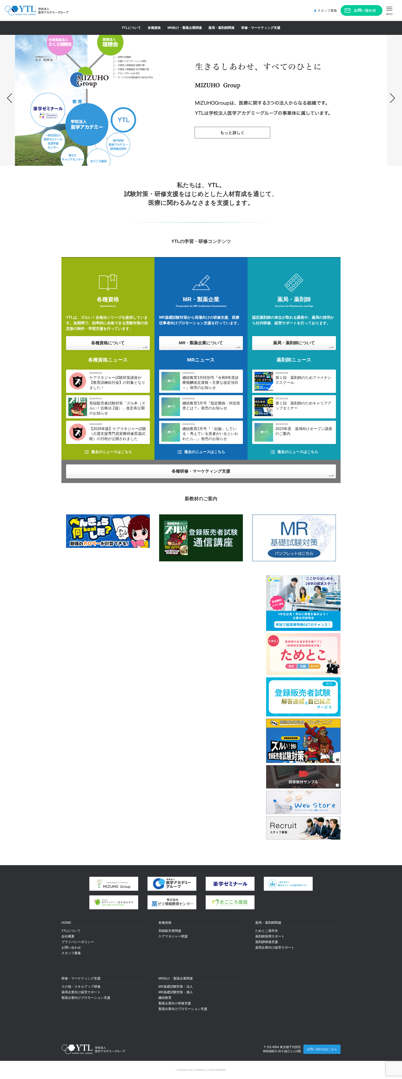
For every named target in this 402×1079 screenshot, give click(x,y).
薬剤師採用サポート (270, 936)
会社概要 (67, 936)
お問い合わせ (365, 10)
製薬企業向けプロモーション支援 (85, 997)
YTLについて (131, 28)
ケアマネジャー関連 (173, 936)
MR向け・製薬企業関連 (185, 28)
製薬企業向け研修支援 (174, 1003)
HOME (66, 922)
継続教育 (164, 997)
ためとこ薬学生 (266, 930)
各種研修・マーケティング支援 (201, 471)
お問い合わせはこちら (322, 1049)
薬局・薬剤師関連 (221, 28)
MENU (389, 14)
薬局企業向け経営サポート (80, 992)
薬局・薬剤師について (294, 343)
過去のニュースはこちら (111, 452)
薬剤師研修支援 (266, 941)
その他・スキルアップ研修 (80, 986)
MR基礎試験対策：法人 (175, 986)
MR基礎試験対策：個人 (175, 992)
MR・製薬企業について (201, 343)
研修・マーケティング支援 (260, 28)
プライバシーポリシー (77, 941)
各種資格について (108, 343)
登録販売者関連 (169, 930)
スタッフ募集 (327, 10)
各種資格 (154, 28)
